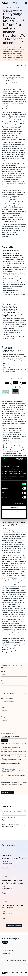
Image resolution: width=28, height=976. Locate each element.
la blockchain (16, 95)
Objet (2, 680)
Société (3, 707)
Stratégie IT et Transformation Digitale (11, 819)
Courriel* (3, 671)
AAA (7, 208)
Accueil (4, 7)
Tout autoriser (14, 507)
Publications (10, 7)
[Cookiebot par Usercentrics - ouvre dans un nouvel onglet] (17, 459)
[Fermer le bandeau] (25, 458)
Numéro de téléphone (7, 698)
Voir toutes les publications (14, 925)
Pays (2, 690)
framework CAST (7, 192)
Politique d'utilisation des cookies (14, 960)
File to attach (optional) (7, 733)
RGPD (4, 957)
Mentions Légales (8, 950)
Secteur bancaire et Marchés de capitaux (12, 812)
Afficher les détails (19, 503)
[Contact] (12, 3)
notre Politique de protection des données (10, 763)
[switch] (24, 488)
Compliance (6, 953)
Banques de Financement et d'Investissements (10, 826)
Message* (3, 717)
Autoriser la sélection (14, 511)
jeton (3, 210)
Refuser (14, 516)
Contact (5, 942)
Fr (19, 2)
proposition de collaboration (13, 97)
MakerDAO (21, 99)
